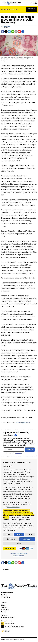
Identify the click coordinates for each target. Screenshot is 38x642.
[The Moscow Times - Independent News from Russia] (12, 3)
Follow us (4, 615)
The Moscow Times (7, 592)
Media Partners (6, 621)
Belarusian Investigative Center (14, 626)
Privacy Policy (18, 453)
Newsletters (5, 609)
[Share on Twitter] (6, 31)
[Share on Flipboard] (19, 31)
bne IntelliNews (9, 623)
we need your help (13, 507)
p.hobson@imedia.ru (23, 422)
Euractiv (7, 631)
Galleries (4, 607)
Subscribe (29, 449)
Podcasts (4, 603)
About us (4, 595)
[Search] (33, 3)
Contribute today (31, 9)
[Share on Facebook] (2, 31)
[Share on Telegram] (9, 31)
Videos (3, 605)
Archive (3, 612)
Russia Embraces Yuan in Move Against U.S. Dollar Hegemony (17, 19)
